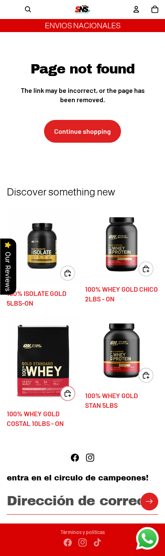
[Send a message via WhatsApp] (147, 538)
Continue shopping (82, 131)
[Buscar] (28, 9)
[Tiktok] (97, 542)
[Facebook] (75, 458)
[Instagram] (90, 458)
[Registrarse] (149, 501)
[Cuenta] (136, 9)
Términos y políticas (82, 532)
